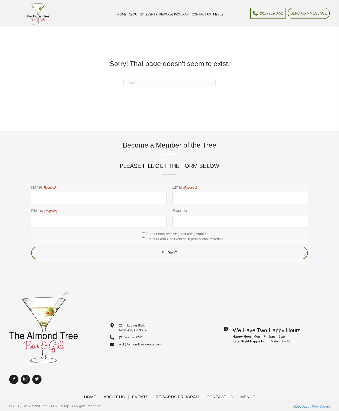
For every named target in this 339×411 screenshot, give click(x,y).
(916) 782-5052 (130, 337)
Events (140, 397)
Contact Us (219, 397)
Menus (247, 397)
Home (90, 397)
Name (43, 187)
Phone (44, 210)
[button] (13, 379)
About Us (114, 397)
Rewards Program (177, 397)
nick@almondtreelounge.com (140, 344)
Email (184, 187)
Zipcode (179, 210)
